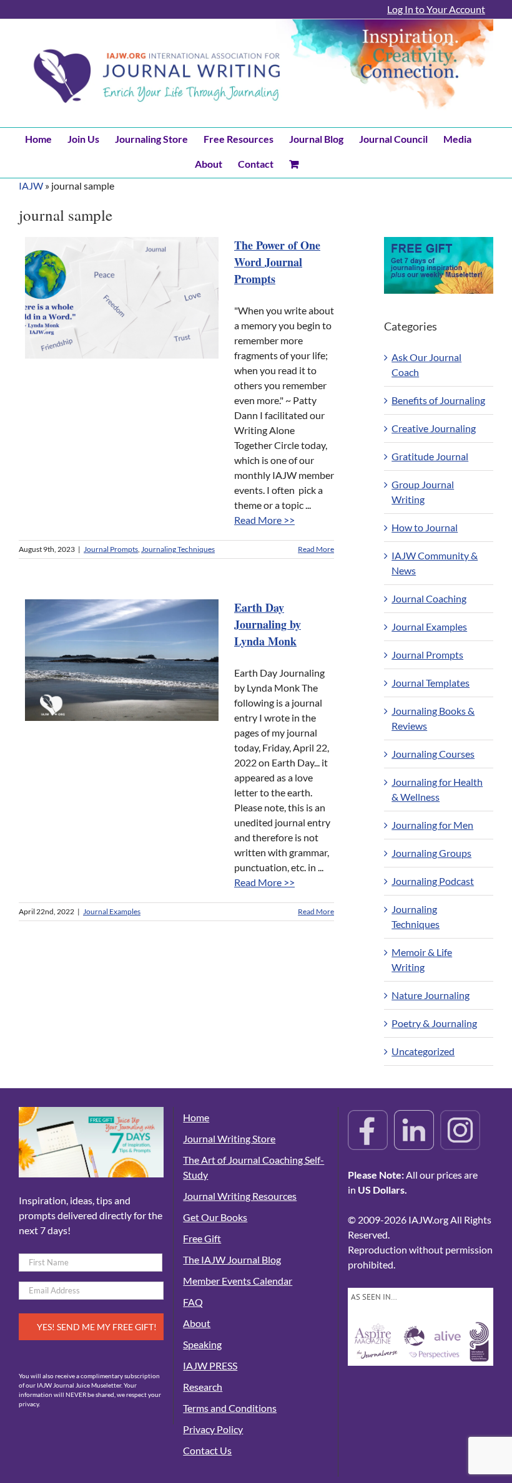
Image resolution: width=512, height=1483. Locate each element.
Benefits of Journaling (438, 400)
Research (202, 1387)
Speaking (202, 1344)
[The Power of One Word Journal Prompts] (122, 298)
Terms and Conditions (230, 1408)
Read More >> (264, 520)
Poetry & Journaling (434, 1023)
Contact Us (207, 1450)
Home (196, 1117)
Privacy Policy (213, 1429)
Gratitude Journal (429, 456)
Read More (316, 549)
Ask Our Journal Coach (426, 364)
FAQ (193, 1302)
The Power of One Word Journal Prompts (277, 262)
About (196, 1323)
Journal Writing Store (229, 1138)
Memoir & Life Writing (421, 959)
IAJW (31, 185)
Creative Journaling (433, 428)
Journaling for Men (432, 825)
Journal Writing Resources (240, 1196)
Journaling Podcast (432, 881)
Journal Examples (111, 911)
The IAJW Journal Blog (232, 1259)
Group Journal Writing (422, 491)
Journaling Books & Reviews (433, 718)
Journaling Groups (431, 853)
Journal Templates (430, 682)
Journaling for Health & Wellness (437, 789)
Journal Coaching (428, 598)
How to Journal (424, 527)
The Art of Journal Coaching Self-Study (253, 1167)
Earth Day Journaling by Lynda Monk (267, 624)
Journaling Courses (433, 754)
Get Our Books (215, 1217)
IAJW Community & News (434, 562)
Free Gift (202, 1238)
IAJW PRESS (210, 1365)
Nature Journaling (430, 995)
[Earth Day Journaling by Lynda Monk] (122, 660)
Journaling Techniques (178, 549)
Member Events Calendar (237, 1281)
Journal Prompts (111, 549)
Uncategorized (423, 1051)
